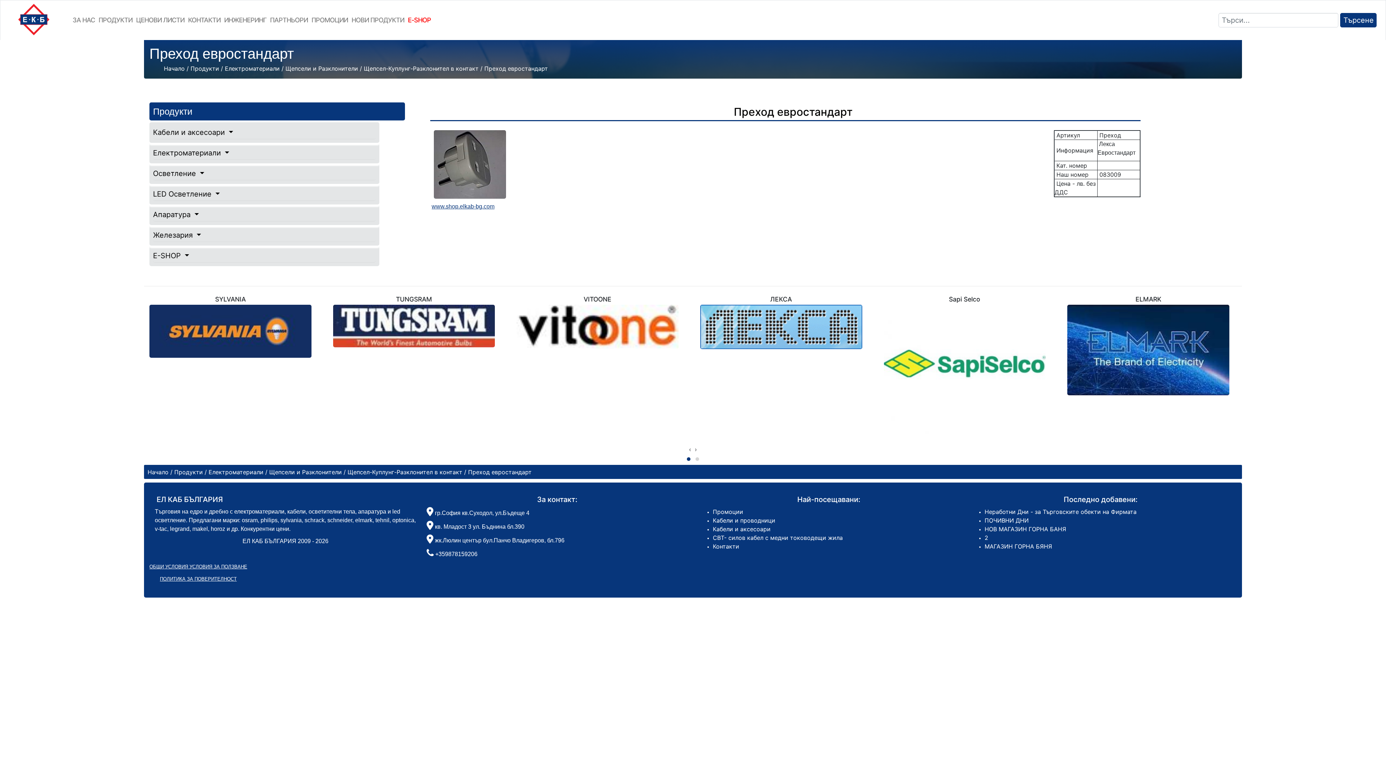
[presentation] (690, 449)
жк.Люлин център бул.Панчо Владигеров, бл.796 (499, 540)
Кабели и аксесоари (190, 132)
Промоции (329, 20)
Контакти (204, 20)
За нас (84, 20)
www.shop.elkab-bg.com (463, 206)
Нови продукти (378, 20)
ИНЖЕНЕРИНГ (245, 20)
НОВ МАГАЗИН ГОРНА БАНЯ (1025, 529)
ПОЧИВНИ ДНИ (1007, 520)
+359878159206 (456, 554)
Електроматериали (188, 153)
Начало (174, 68)
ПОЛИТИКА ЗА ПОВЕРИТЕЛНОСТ (198, 579)
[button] (688, 459)
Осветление (175, 173)
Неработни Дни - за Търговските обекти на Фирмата (1061, 511)
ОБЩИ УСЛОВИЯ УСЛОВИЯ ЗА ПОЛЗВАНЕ (198, 566)
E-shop (419, 20)
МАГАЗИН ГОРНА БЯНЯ (1018, 546)
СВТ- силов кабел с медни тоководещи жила (778, 537)
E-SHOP (168, 255)
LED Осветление (183, 194)
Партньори (289, 20)
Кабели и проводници (744, 520)
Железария (174, 235)
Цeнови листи (160, 20)
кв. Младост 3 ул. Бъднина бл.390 (478, 527)
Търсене (1358, 20)
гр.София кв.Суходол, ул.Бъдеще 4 (481, 513)
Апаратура (173, 214)
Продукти (115, 20)
